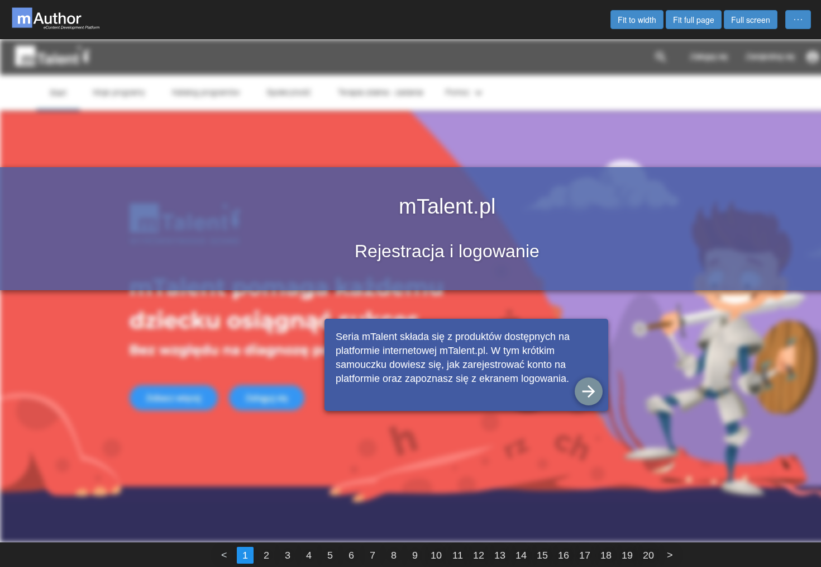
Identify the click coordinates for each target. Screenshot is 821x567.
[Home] (56, 16)
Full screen (750, 19)
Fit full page (693, 19)
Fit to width (637, 19)
